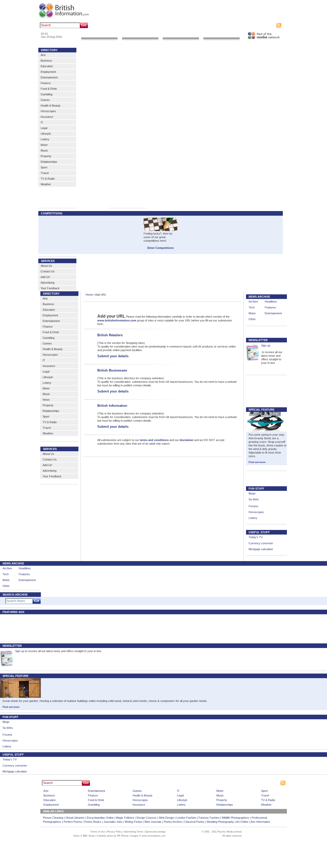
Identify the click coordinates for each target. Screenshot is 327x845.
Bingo (252, 493)
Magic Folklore (125, 817)
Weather (46, 184)
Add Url (45, 277)
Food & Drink (49, 88)
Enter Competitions (160, 247)
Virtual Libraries (75, 817)
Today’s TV (256, 537)
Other (252, 319)
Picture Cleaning (53, 817)
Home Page (172, 782)
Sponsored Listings (210, 782)
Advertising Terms (133, 831)
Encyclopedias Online (100, 817)
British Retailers (110, 335)
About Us (46, 265)
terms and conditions (154, 440)
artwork (137, 25)
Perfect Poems (73, 821)
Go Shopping (180, 34)
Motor (44, 144)
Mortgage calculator (261, 549)
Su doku (254, 499)
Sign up (265, 345)
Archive (253, 301)
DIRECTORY (49, 50)
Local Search (140, 34)
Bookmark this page (215, 25)
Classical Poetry (194, 821)
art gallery (110, 25)
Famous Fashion (208, 817)
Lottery (45, 139)
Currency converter (261, 543)
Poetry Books (92, 821)
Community (221, 34)
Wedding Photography (220, 821)
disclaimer (186, 440)
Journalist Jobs (112, 821)
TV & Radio (48, 178)
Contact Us (48, 271)
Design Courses (146, 817)
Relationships (49, 161)
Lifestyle (46, 133)
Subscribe (268, 25)
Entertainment (49, 77)
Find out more (257, 462)
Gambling (46, 94)
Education (47, 66)
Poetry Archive (173, 821)
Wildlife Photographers (235, 817)
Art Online (242, 821)
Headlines (271, 301)
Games (45, 99)
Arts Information (260, 821)
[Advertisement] (18, 627)
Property (46, 156)
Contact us (237, 25)
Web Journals (152, 821)
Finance (46, 83)
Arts (43, 54)
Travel (45, 173)
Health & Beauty (51, 105)
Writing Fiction (133, 821)
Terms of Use (97, 831)
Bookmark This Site (236, 782)
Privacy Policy (114, 831)
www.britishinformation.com (116, 320)
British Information (112, 406)
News (46, 399)
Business (46, 60)
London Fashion (186, 817)
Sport (44, 167)
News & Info (99, 34)
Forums (253, 506)
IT (42, 122)
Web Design (166, 817)
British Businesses (112, 370)
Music (44, 150)
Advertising (253, 25)
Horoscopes (48, 111)
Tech (252, 307)
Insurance (47, 116)
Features (270, 307)
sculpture (124, 25)
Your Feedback (50, 288)
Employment (48, 71)
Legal (44, 128)
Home (89, 294)
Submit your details (113, 356)
